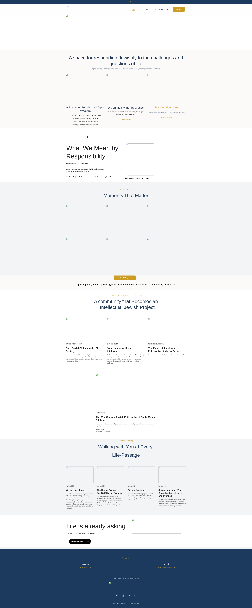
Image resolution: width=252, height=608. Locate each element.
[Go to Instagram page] (124, 596)
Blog (155, 9)
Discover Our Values (166, 117)
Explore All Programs (124, 278)
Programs (147, 9)
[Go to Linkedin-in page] (130, 596)
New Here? (122, 2)
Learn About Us (126, 119)
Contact (161, 9)
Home (133, 9)
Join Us (178, 9)
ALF (168, 9)
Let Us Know (129, 2)
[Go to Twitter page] (135, 596)
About (140, 9)
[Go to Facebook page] (118, 596)
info (158, 567)
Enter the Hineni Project (80, 541)
